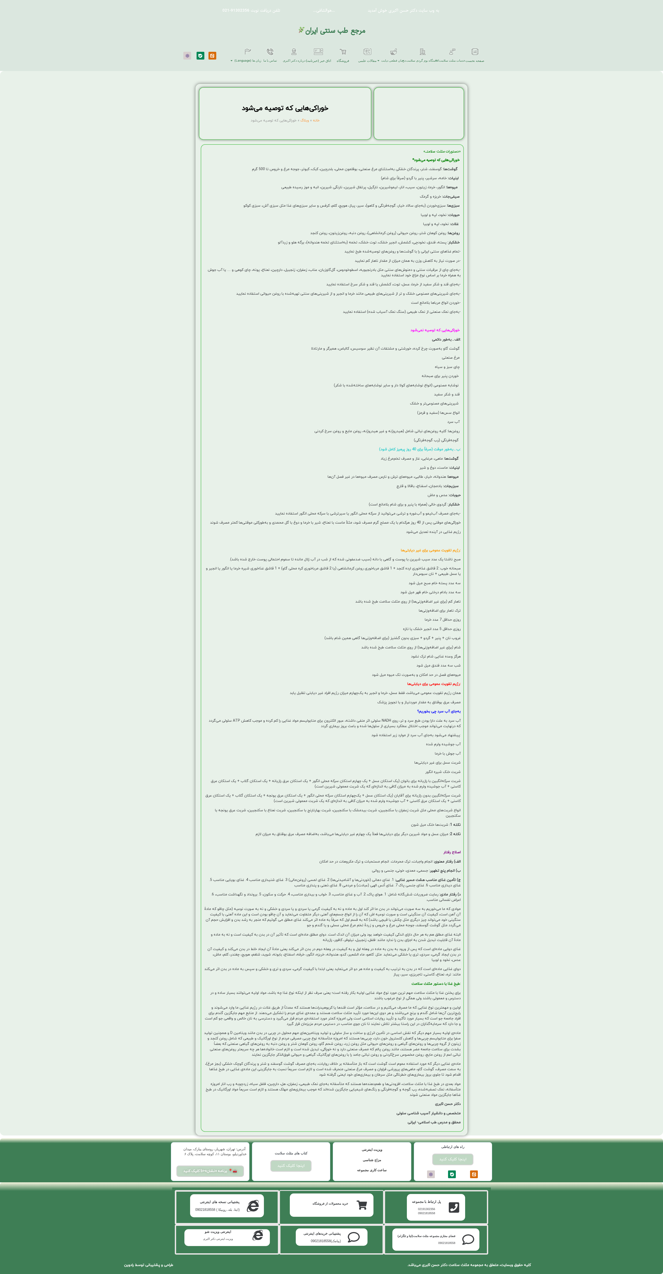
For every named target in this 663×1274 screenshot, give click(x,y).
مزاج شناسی (372, 1160)
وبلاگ (304, 120)
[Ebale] (200, 56)
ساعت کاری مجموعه (372, 1170)
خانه (316, 120)
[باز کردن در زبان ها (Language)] (231, 60)
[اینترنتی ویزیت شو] (258, 1235)
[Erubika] (187, 56)
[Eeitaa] (212, 56)
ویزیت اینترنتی (372, 1150)
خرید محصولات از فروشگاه (330, 1203)
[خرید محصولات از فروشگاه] (362, 1205)
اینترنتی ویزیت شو (218, 1232)
